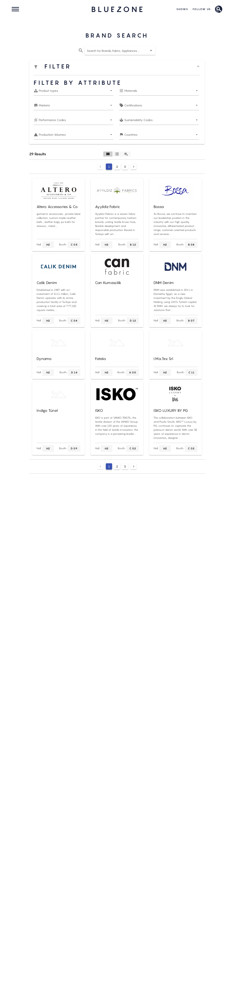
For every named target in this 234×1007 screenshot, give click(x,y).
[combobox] (120, 50)
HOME (117, 9)
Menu (15, 9)
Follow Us (202, 9)
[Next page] (134, 167)
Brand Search (218, 9)
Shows (182, 9)
